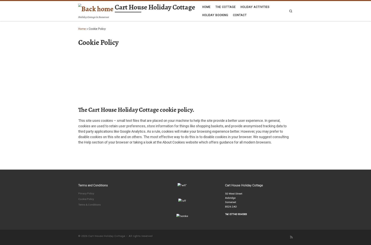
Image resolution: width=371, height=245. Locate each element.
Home (82, 28)
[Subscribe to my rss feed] (291, 237)
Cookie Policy (86, 199)
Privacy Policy (86, 193)
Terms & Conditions (89, 204)
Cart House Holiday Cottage (106, 236)
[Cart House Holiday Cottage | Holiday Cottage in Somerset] (95, 8)
